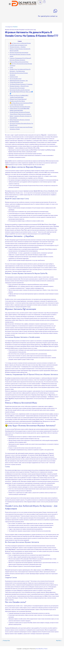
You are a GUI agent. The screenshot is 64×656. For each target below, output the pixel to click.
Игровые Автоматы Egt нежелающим (19, 52)
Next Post (59, 640)
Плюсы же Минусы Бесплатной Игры (19, 61)
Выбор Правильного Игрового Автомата (20, 119)
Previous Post (6, 640)
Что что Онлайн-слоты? (15, 78)
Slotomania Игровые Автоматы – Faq (19, 80)
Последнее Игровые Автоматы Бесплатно (20, 106)
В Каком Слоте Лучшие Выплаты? (18, 99)
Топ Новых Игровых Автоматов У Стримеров (21, 84)
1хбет (16, 196)
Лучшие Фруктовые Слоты (16, 82)
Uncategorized (9, 26)
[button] (9, 4)
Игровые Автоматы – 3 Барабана (18, 47)
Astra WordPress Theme (41, 648)
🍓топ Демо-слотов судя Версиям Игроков (20, 43)
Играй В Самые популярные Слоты (18, 45)
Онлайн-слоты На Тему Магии (17, 101)
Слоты (11, 67)
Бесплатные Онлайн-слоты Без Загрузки (20, 90)
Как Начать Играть (14, 121)
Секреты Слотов (14, 76)
